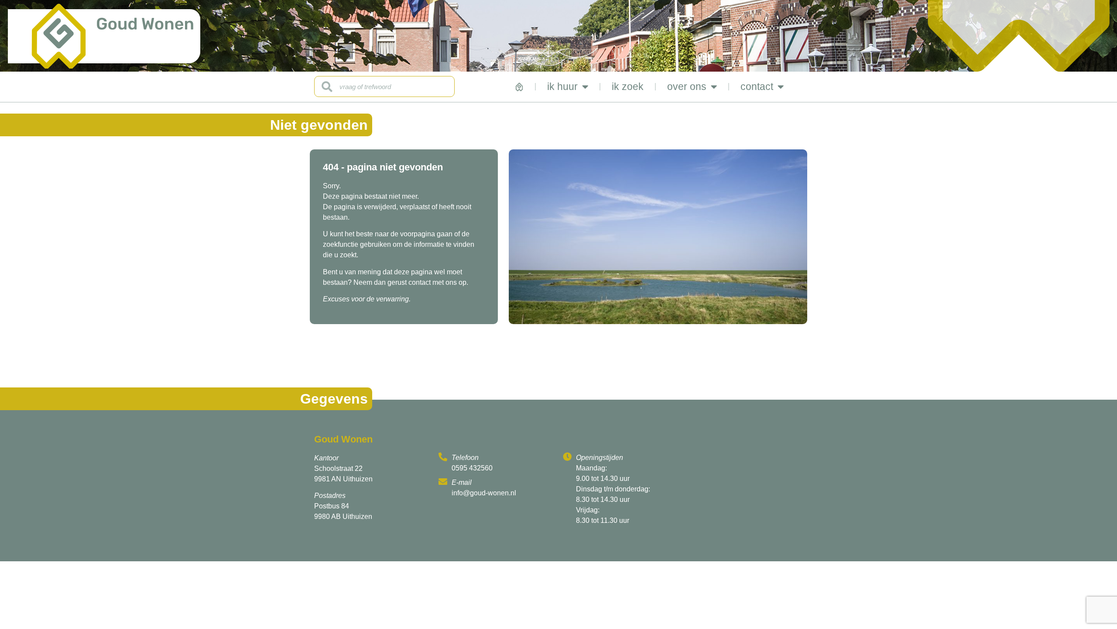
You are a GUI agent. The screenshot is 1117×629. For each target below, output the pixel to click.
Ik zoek (628, 86)
